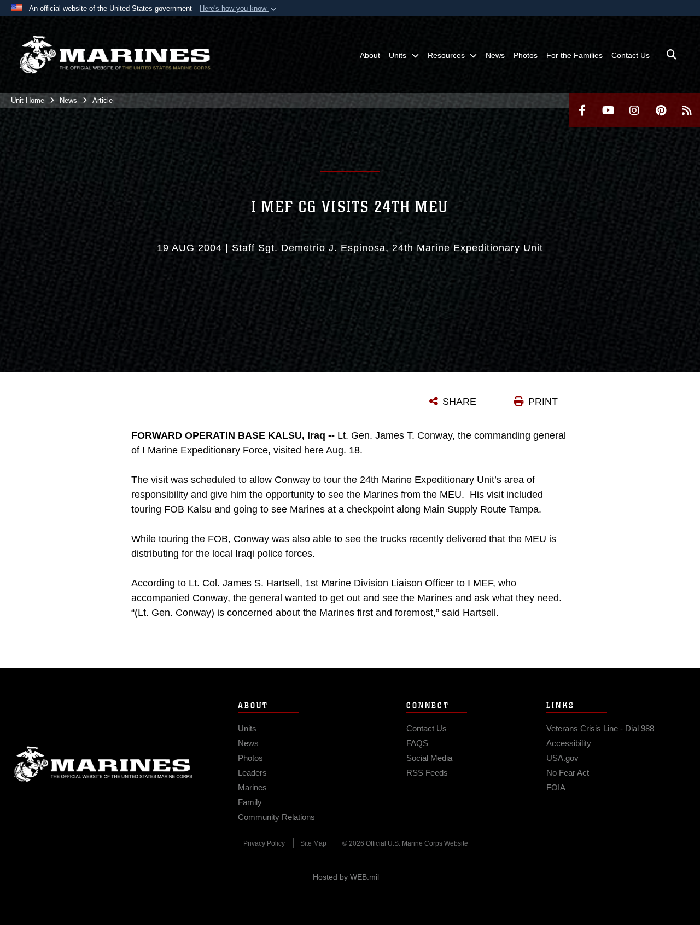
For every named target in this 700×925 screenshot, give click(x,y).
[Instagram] (634, 110)
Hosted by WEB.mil (346, 876)
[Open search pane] (671, 54)
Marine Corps (103, 764)
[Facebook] (582, 110)
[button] (239, 8)
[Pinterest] (661, 110)
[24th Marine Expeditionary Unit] (115, 55)
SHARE (459, 401)
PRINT (543, 401)
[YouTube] (608, 110)
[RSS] (687, 110)
